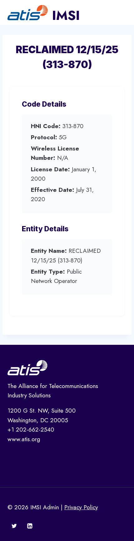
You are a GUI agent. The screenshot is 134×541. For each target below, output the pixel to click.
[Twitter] (14, 526)
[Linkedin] (30, 526)
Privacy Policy (81, 507)
